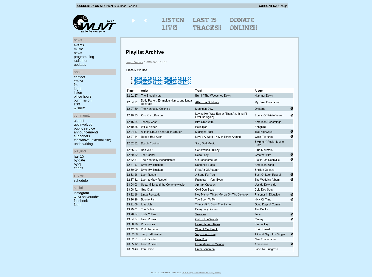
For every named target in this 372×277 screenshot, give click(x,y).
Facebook (81, 201)
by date (79, 160)
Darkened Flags (205, 164)
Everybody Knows (206, 209)
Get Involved (83, 124)
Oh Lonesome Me (206, 159)
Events (79, 45)
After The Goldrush (207, 102)
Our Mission (82, 100)
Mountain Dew (204, 108)
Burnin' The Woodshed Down (213, 95)
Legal (77, 89)
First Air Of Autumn (207, 169)
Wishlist (79, 108)
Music (78, 49)
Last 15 (79, 156)
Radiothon (81, 61)
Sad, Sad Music (205, 143)
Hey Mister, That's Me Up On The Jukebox (221, 194)
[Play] (133, 20)
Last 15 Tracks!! (207, 24)
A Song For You (205, 174)
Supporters (82, 136)
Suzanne (200, 214)
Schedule (81, 180)
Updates (80, 64)
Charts (78, 168)
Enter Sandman (205, 249)
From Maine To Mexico (209, 244)
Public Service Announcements (86, 130)
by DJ (77, 164)
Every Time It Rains (207, 224)
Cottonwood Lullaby (207, 150)
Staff (77, 104)
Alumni (79, 120)
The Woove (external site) (92, 140)
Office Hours (82, 96)
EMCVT (78, 81)
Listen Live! (173, 24)
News (78, 53)
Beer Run (201, 239)
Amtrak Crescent (205, 184)
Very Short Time (205, 234)
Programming (84, 57)
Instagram (81, 193)
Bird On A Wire (204, 122)
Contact (79, 77)
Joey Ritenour (134, 62)
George (282, 6)
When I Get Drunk (206, 229)
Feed (77, 205)
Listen (78, 92)
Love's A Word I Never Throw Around (218, 136)
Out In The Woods (206, 219)
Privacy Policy (213, 272)
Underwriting (83, 144)
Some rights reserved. (194, 272)
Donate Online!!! (243, 24)
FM (76, 85)
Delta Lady (202, 154)
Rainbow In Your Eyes (209, 179)
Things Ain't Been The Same (213, 204)
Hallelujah (201, 126)
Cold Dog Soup (204, 189)
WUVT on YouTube (86, 197)
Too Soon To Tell (205, 199)
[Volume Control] (146, 20)
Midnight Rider (204, 131)
